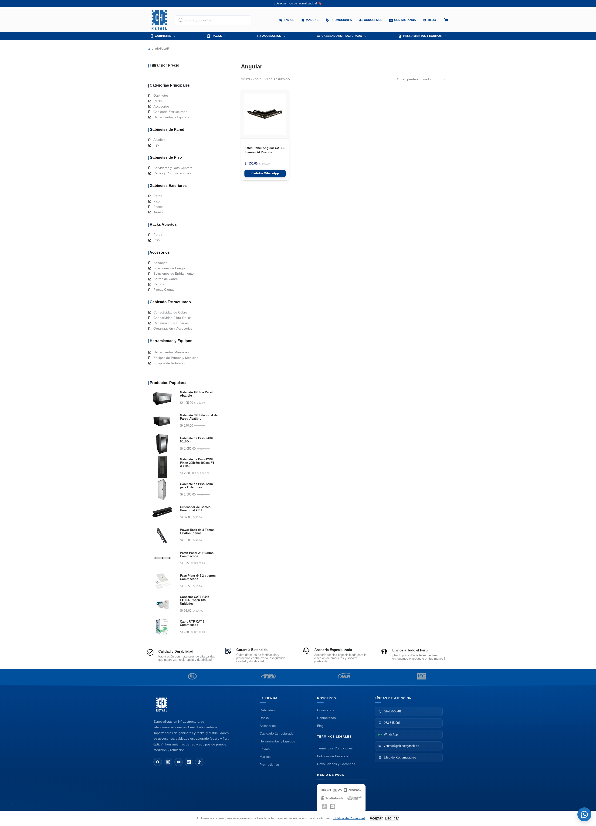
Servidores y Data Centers (172, 168)
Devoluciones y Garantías (336, 764)
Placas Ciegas (163, 289)
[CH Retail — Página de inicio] (161, 704)
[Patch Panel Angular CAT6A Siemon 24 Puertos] (265, 114)
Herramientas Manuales (171, 352)
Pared (157, 196)
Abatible (159, 140)
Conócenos (325, 710)
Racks (217, 35)
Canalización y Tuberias (171, 323)
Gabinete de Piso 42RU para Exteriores (196, 485)
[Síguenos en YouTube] (178, 762)
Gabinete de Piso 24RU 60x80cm (196, 440)
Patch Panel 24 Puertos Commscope (196, 554)
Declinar (392, 818)
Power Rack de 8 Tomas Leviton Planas (197, 531)
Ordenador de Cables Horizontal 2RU (195, 509)
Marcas (312, 20)
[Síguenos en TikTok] (199, 762)
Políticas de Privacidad (333, 756)
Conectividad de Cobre (170, 312)
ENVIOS (289, 20)
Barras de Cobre (165, 279)
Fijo (156, 145)
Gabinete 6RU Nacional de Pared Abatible (198, 417)
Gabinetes (163, 35)
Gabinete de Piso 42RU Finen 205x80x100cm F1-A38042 (197, 463)
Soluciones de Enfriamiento (173, 273)
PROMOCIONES (341, 20)
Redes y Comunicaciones (172, 173)
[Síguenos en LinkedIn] (189, 762)
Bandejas (160, 263)
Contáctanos (326, 718)
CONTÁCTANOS (405, 20)
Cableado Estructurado (342, 35)
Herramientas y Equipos (422, 35)
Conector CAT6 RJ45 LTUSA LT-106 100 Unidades (194, 600)
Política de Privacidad (349, 818)
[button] (584, 814)
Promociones (269, 764)
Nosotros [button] (326, 698)
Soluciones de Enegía (169, 268)
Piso (156, 201)
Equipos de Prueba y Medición (175, 358)
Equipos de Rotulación (169, 363)
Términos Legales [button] (334, 736)
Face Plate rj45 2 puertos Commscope (198, 577)
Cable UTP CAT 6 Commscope (192, 623)
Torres (158, 212)
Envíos (265, 749)
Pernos (158, 284)
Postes (158, 207)
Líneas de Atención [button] (393, 698)
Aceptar (376, 818)
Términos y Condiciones (335, 748)
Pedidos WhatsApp (265, 173)
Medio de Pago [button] (330, 774)
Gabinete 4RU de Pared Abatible (196, 394)
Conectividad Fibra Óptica (172, 318)
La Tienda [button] (269, 698)
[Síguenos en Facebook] (157, 762)
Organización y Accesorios (172, 328)
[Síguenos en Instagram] (168, 762)
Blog (320, 726)
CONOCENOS (373, 20)
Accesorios (271, 35)
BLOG (432, 20)
